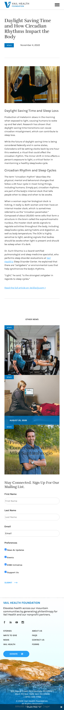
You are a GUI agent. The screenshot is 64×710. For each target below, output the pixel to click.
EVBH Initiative (14, 565)
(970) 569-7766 (33, 696)
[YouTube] (17, 622)
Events (10, 557)
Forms (35, 644)
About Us (37, 631)
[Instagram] (23, 622)
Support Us (13, 572)
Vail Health (9, 644)
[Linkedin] (11, 622)
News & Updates (15, 550)
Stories (7, 631)
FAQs (34, 635)
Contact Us (38, 640)
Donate (14, 654)
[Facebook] (5, 622)
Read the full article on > (25, 287)
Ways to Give (10, 635)
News (6, 640)
